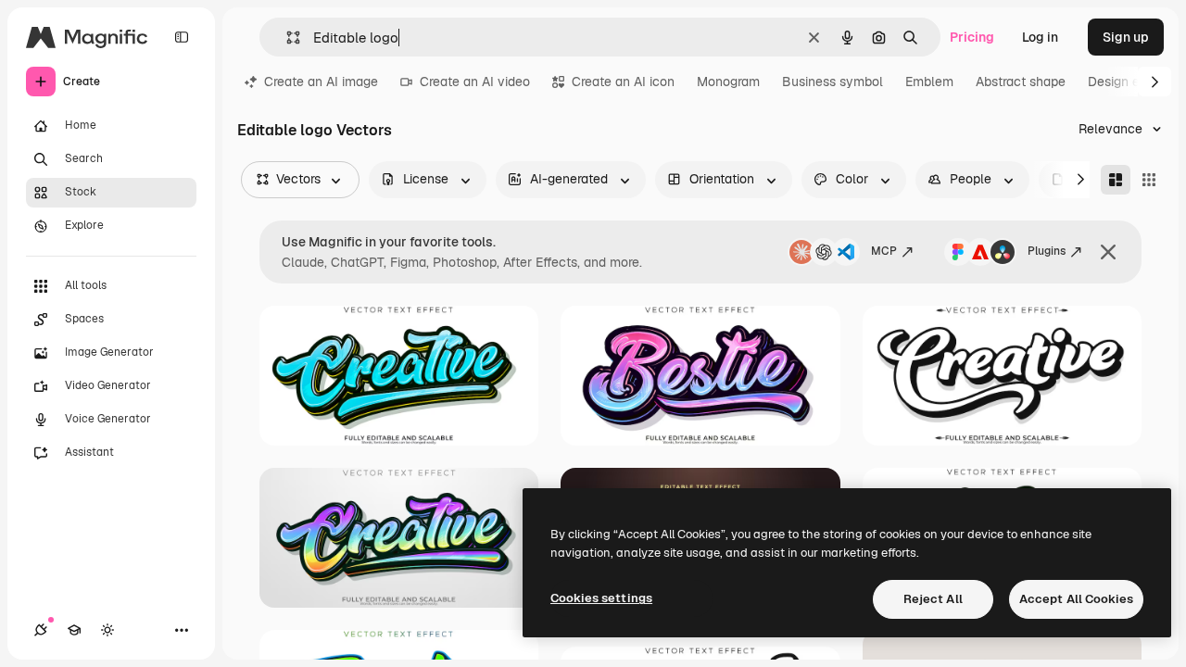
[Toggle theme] (107, 630)
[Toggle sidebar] (181, 37)
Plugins (1047, 251)
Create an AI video (475, 81)
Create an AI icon (623, 81)
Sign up (1126, 37)
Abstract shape (1021, 81)
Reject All (933, 599)
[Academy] (74, 630)
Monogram (728, 81)
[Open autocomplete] (285, 37)
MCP (884, 251)
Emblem (929, 81)
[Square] (1149, 180)
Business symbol (832, 81)
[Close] (1108, 252)
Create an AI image (321, 81)
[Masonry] (1115, 180)
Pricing (972, 37)
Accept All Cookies (1076, 599)
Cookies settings (601, 598)
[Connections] (41, 630)
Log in (1040, 37)
